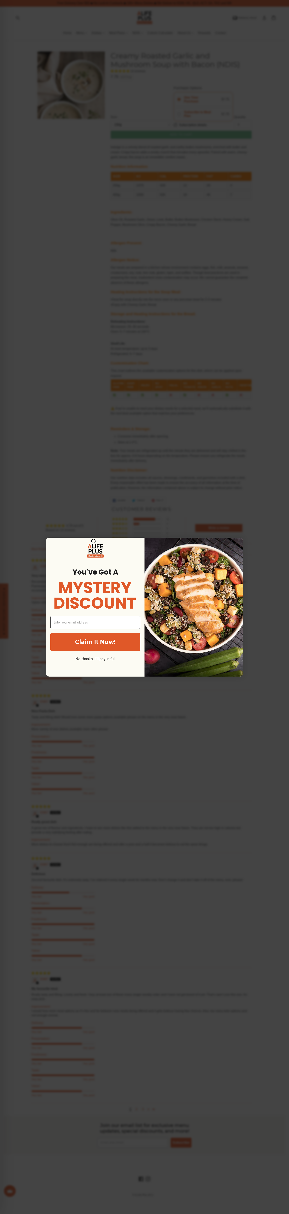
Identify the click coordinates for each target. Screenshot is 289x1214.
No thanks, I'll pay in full (95, 659)
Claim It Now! (95, 642)
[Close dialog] (93, 541)
